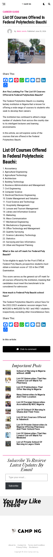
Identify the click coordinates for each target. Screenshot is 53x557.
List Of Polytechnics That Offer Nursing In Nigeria (30, 388)
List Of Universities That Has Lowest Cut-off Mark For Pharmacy (31, 380)
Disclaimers (33, 547)
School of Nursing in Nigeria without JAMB (31, 372)
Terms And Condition (36, 545)
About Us (12, 545)
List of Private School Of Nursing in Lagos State (29, 443)
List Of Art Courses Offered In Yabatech (31, 418)
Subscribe (13, 486)
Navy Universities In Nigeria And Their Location (31, 395)
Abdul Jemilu (22, 31)
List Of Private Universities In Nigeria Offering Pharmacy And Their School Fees (32, 426)
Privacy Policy (21, 547)
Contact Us (22, 545)
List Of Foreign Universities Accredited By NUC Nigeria (31, 403)
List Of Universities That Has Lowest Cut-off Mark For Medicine (31, 435)
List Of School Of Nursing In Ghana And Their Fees (31, 410)
